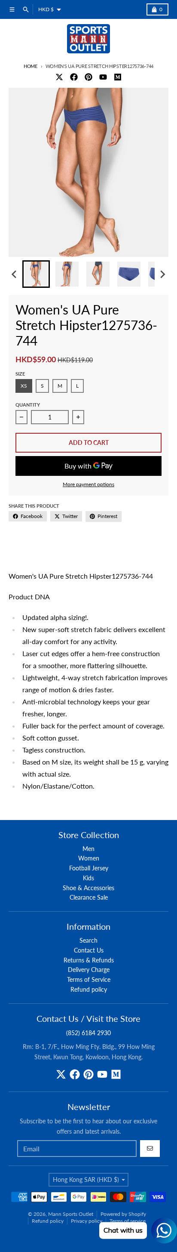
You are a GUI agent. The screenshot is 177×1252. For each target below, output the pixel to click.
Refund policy (48, 1221)
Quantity (27, 404)
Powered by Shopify (123, 1214)
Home (30, 66)
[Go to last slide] (15, 274)
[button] (36, 274)
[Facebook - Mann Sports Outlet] (73, 77)
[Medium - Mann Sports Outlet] (117, 77)
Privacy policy (86, 1221)
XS (24, 385)
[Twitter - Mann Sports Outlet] (59, 77)
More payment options (88, 484)
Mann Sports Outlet (70, 1214)
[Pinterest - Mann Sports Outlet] (88, 77)
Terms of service (128, 1221)
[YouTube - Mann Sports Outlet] (103, 77)
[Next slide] (162, 274)
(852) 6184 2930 (88, 1032)
